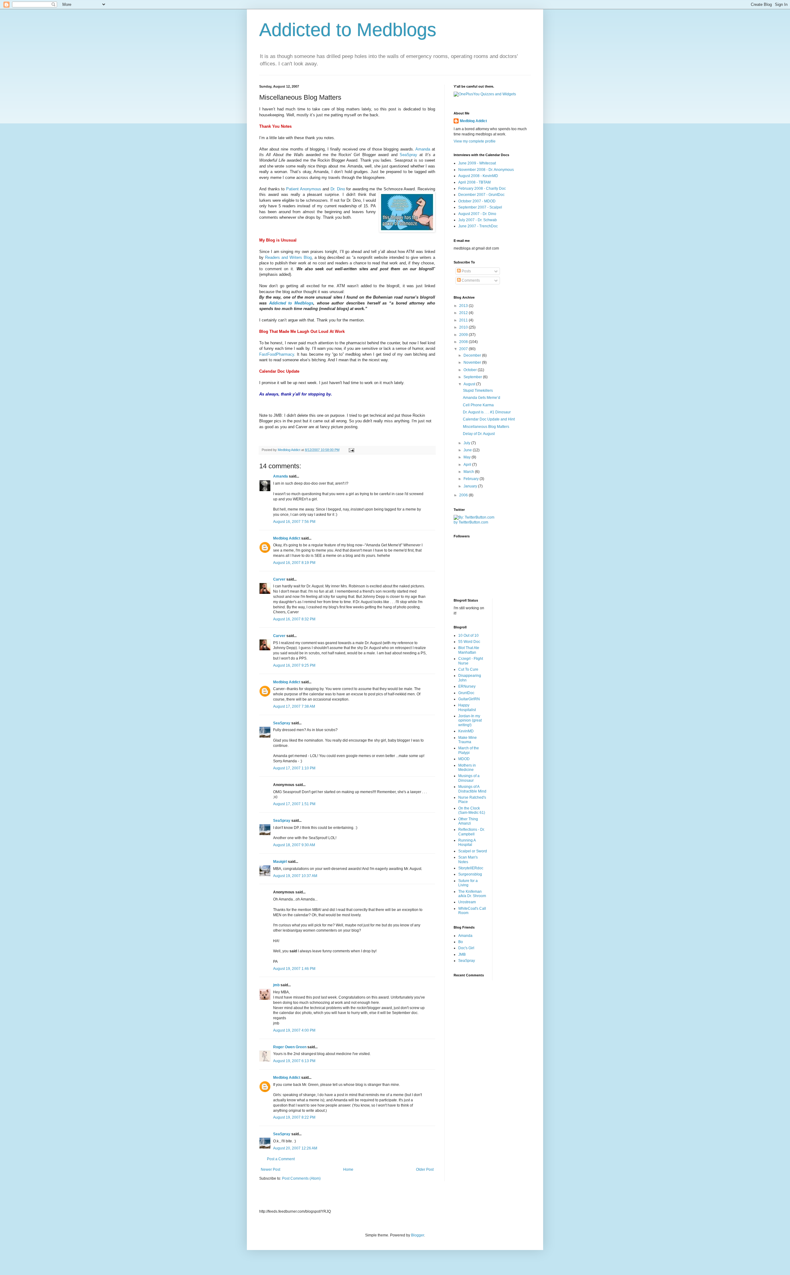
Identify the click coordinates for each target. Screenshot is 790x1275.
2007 (464, 349)
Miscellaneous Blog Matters (486, 426)
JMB (462, 954)
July (467, 443)
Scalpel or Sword (472, 851)
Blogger (417, 1235)
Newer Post (270, 1169)
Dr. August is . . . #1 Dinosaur (487, 412)
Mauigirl (280, 861)
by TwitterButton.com (471, 522)
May (468, 457)
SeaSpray (408, 154)
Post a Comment (281, 1159)
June (468, 450)
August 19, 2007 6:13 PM (294, 1061)
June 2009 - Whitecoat (477, 163)
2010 (464, 327)
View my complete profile (475, 141)
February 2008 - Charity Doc (482, 188)
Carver (279, 579)
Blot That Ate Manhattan (468, 650)
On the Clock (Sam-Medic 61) (471, 810)
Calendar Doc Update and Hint (489, 419)
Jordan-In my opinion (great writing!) (470, 720)
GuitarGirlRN (469, 699)
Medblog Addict (286, 538)
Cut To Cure (468, 669)
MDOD (464, 759)
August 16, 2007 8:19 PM (294, 563)
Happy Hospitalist (467, 707)
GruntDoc (466, 693)
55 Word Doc (469, 642)
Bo (460, 942)
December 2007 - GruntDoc (481, 194)
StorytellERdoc (470, 868)
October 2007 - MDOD (477, 201)
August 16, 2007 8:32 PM (294, 619)
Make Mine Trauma (467, 739)
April (468, 464)
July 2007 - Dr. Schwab (477, 220)
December (473, 355)
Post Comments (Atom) (301, 1178)
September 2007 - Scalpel (480, 207)
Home (348, 1169)
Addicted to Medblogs (347, 29)
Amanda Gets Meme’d (481, 397)
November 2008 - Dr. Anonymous (486, 170)
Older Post (425, 1169)
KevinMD (466, 731)
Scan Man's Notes (468, 859)
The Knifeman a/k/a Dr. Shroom (472, 893)
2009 (464, 335)
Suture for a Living (468, 883)
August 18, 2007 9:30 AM (294, 845)
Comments (470, 280)
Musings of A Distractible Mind (472, 788)
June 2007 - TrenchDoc (478, 226)
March (469, 472)
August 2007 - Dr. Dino (477, 214)
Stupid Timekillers (478, 390)
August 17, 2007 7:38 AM (294, 706)
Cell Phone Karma (478, 405)
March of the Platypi (468, 750)
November (473, 362)
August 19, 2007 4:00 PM (294, 1030)
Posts (466, 271)
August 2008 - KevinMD (478, 176)
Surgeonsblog (470, 874)
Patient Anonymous (303, 189)
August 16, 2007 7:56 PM (294, 522)
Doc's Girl (466, 948)
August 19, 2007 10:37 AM (295, 876)
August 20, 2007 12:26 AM (295, 1148)
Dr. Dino (338, 189)
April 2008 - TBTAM (474, 182)
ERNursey (467, 686)
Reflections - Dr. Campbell (471, 831)
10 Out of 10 (468, 635)
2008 (464, 342)
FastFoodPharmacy (276, 354)
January (471, 486)
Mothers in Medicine (467, 767)
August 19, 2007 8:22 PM (294, 1117)
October (471, 370)
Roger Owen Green (289, 1047)
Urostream (467, 902)
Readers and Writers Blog (288, 257)
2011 (464, 320)
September (473, 377)
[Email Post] (351, 450)
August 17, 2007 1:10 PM (294, 768)
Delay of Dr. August (479, 434)
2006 (464, 495)
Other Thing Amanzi (468, 821)
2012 (464, 313)
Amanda (422, 149)
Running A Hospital (467, 842)
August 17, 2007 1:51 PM (294, 804)
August (470, 384)
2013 (464, 306)
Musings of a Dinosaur (469, 778)
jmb (276, 985)
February (472, 479)
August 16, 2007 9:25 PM (294, 665)
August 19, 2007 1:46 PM (294, 969)
